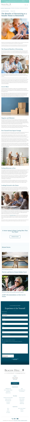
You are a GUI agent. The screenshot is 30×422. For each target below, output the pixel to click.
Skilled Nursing (22, 403)
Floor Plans (8, 403)
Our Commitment (21, 391)
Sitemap (19, 420)
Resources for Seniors (7, 8)
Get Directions (15, 383)
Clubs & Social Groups (8, 400)
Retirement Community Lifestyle (8, 397)
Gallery (22, 388)
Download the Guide (15, 236)
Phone (3, 330)
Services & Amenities (22, 397)
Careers (22, 411)
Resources (21, 409)
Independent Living (8, 388)
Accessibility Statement (24, 420)
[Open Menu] (28, 5)
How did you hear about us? (6, 334)
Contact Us (8, 411)
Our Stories (2, 8)
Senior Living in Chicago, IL (22, 408)
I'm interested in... (5, 313)
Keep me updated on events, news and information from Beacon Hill (12, 341)
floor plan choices (13, 215)
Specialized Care (22, 400)
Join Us (8, 408)
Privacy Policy (16, 420)
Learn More (15, 359)
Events (8, 409)
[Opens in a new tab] (17, 418)
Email (3, 326)
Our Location (8, 412)
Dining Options (8, 391)
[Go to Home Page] (6, 5)
